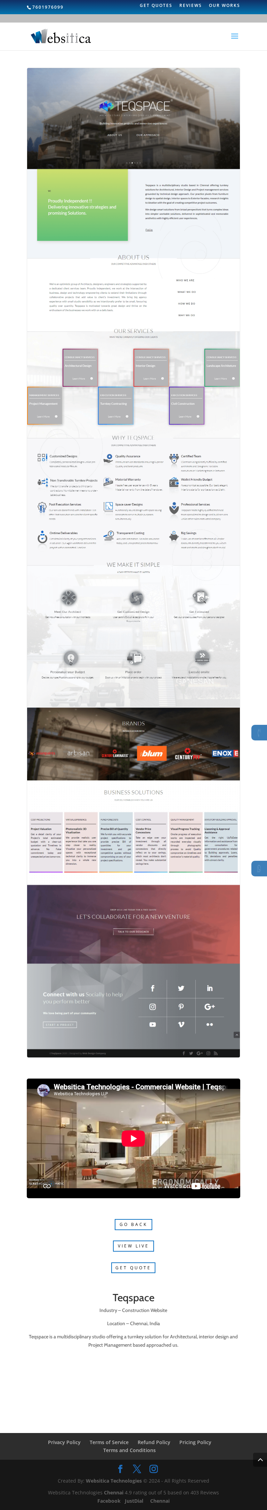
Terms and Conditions (129, 1450)
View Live (133, 1246)
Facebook (109, 1501)
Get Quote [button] (133, 1268)
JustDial (135, 1501)
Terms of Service (109, 1442)
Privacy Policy (64, 1442)
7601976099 (48, 7)
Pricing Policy (195, 1442)
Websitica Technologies (114, 1480)
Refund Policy (154, 1442)
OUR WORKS (224, 5)
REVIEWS (190, 5)
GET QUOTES (156, 5)
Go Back (133, 1224)
